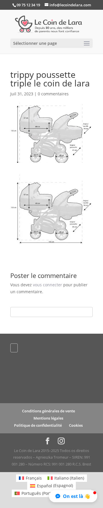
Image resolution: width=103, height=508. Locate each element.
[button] (73, 496)
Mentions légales (48, 418)
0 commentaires (53, 93)
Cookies (76, 425)
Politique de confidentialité (38, 425)
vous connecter (47, 284)
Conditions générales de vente (48, 411)
